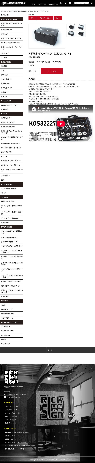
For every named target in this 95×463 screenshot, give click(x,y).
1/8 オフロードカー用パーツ (10, 43)
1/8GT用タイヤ (6, 152)
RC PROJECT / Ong (9, 322)
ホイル (3, 305)
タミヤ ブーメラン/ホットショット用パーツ (12, 276)
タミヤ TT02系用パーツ (9, 242)
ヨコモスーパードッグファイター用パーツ (11, 251)
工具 (2, 70)
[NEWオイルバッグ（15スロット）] (46, 48)
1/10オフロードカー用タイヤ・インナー (11, 24)
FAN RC (4, 301)
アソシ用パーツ (6, 79)
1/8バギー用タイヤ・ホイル (10, 143)
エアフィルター (6, 118)
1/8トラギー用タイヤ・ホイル (11, 148)
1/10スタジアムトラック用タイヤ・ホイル (11, 132)
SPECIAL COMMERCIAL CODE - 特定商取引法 (20, 445)
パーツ (3, 193)
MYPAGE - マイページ (12, 436)
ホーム (3, 11)
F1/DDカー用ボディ (7, 201)
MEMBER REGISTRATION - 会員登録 (16, 432)
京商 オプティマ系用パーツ (10, 286)
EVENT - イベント (10, 423)
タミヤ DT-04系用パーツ (9, 237)
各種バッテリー (6, 30)
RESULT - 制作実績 (11, 416)
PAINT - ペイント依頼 (12, 406)
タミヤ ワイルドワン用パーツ (11, 281)
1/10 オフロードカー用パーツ (11, 38)
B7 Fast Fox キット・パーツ (10, 105)
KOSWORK (16, 11)
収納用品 (24, 11)
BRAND (8, 11)
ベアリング (5, 53)
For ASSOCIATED (7, 331)
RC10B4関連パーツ (7, 313)
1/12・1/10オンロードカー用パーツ (11, 48)
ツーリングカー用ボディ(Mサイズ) (12, 213)
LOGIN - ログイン (10, 439)
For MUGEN (5, 344)
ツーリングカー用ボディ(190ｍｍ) (11, 206)
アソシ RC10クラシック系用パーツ (11, 232)
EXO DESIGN (6, 184)
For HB (3, 339)
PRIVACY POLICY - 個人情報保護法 (16, 442)
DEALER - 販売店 (10, 419)
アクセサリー (5, 34)
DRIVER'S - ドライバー (12, 410)
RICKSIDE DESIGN (9, 19)
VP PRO (4, 114)
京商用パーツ (5, 83)
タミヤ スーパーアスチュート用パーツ (12, 264)
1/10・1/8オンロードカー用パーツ (12, 170)
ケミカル (4, 96)
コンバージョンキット (8, 189)
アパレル (4, 57)
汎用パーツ (5, 92)
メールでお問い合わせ (13, 397)
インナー (4, 156)
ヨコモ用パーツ (6, 88)
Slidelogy (4, 197)
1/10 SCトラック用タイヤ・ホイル (12, 138)
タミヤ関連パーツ (7, 318)
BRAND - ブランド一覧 (12, 413)
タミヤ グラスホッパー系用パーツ (12, 270)
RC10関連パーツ (6, 309)
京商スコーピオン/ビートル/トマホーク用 (12, 291)
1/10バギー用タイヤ (8, 127)
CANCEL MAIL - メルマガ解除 (14, 449)
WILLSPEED (6, 101)
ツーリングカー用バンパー (10, 218)
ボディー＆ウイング (8, 122)
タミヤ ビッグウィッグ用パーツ (12, 246)
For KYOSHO (5, 335)
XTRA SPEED (6, 227)
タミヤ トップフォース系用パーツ (12, 257)
